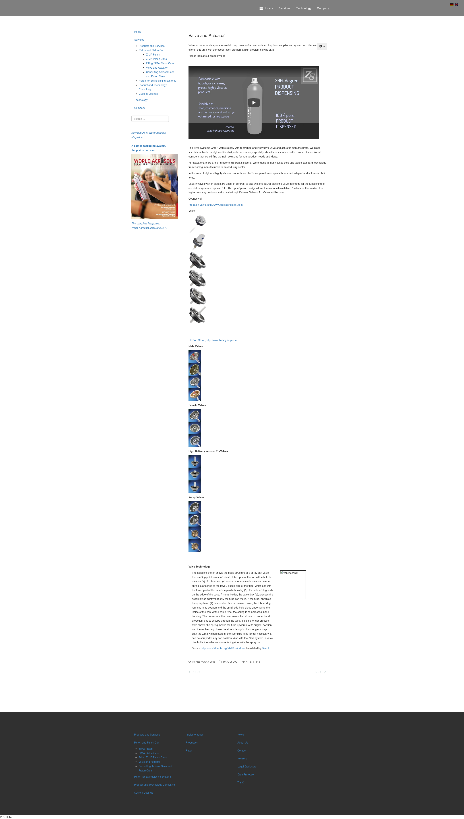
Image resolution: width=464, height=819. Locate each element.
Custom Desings (148, 93)
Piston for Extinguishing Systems (157, 80)
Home (269, 8)
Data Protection (246, 774)
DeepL (266, 648)
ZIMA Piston (153, 54)
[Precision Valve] (257, 269)
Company (323, 8)
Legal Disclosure (246, 766)
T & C (240, 782)
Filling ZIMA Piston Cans (160, 63)
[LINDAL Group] (257, 375)
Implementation (195, 734)
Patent (189, 750)
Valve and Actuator (157, 67)
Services (285, 8)
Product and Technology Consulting (154, 784)
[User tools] (322, 46)
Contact (241, 750)
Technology (304, 8)
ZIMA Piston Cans (156, 59)
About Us (242, 742)
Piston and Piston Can (151, 50)
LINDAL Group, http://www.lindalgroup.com (212, 340)
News (240, 734)
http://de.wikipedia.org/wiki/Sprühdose (223, 648)
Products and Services (152, 46)
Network (242, 758)
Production (192, 742)
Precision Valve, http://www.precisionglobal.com (215, 204)
